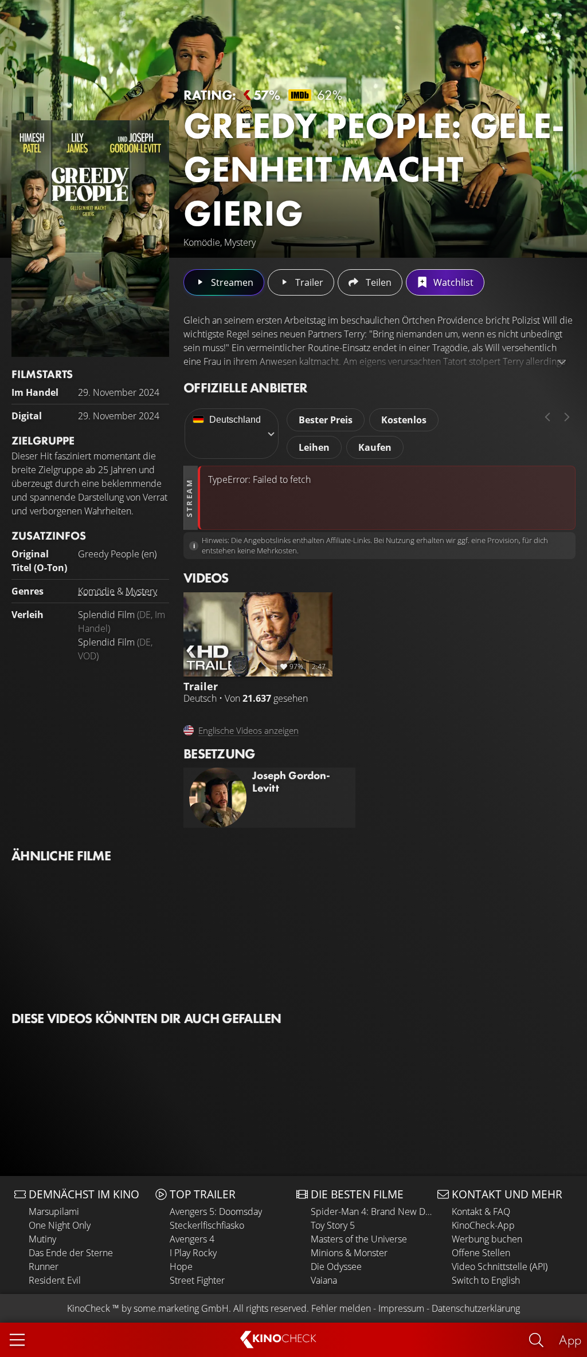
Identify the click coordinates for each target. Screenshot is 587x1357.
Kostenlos (403, 420)
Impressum (401, 1308)
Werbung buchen (487, 1239)
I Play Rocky (193, 1252)
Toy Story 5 (333, 1225)
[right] (567, 417)
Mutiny (42, 1239)
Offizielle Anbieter (245, 387)
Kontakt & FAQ (481, 1211)
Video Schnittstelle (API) (499, 1266)
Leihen (314, 447)
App (570, 1339)
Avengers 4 (192, 1239)
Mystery (141, 591)
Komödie (96, 591)
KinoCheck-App (483, 1225)
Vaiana (324, 1280)
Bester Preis (326, 420)
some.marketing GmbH (181, 1308)
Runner (43, 1266)
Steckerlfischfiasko (207, 1225)
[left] (547, 417)
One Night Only (60, 1225)
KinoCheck (88, 1308)
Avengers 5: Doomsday (216, 1211)
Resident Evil (55, 1280)
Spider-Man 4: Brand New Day (371, 1211)
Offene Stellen (481, 1252)
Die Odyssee (336, 1266)
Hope (181, 1266)
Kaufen (375, 447)
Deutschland (235, 419)
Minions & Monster (349, 1252)
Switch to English (486, 1280)
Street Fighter (197, 1280)
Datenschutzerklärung (476, 1308)
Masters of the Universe (359, 1239)
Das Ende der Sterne (71, 1252)
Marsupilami (54, 1211)
